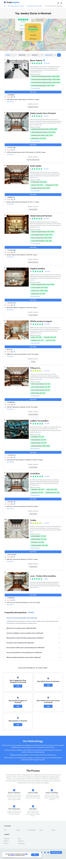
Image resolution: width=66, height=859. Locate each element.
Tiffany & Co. (35, 368)
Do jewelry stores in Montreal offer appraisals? (20, 643)
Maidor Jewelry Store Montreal (43, 113)
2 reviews (46, 578)
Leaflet (50, 50)
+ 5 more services (35, 190)
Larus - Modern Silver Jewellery (43, 576)
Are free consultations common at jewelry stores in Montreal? (25, 633)
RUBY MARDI (35, 166)
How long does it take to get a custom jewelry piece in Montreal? (26, 647)
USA (5, 830)
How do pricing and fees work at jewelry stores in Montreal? (24, 652)
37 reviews (23, 21)
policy (12, 855)
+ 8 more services (35, 141)
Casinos (53, 830)
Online (41, 830)
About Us (6, 841)
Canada (18, 830)
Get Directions (33, 39)
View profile (33, 35)
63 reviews (46, 115)
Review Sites (21, 843)
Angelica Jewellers (37, 268)
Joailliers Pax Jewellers (39, 421)
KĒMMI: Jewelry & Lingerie (41, 321)
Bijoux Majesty (36, 60)
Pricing (5, 843)
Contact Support (56, 852)
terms (26, 854)
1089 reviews (33, 31)
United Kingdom (32, 830)
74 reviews (47, 423)
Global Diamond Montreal (41, 216)
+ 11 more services (35, 88)
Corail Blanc (35, 473)
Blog (19, 838)
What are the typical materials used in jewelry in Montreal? (24, 657)
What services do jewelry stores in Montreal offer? (21, 628)
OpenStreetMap (56, 50)
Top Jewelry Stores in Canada (16, 6)
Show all (62, 30)
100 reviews (46, 218)
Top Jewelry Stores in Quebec (34, 6)
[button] (33, 43)
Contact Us (21, 841)
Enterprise (6, 838)
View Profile (33, 92)
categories (7, 826)
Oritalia (33, 520)
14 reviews (46, 522)
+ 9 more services (35, 396)
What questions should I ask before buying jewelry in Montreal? (25, 638)
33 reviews (47, 476)
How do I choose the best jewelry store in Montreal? (22, 618)
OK (35, 854)
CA (4, 6)
